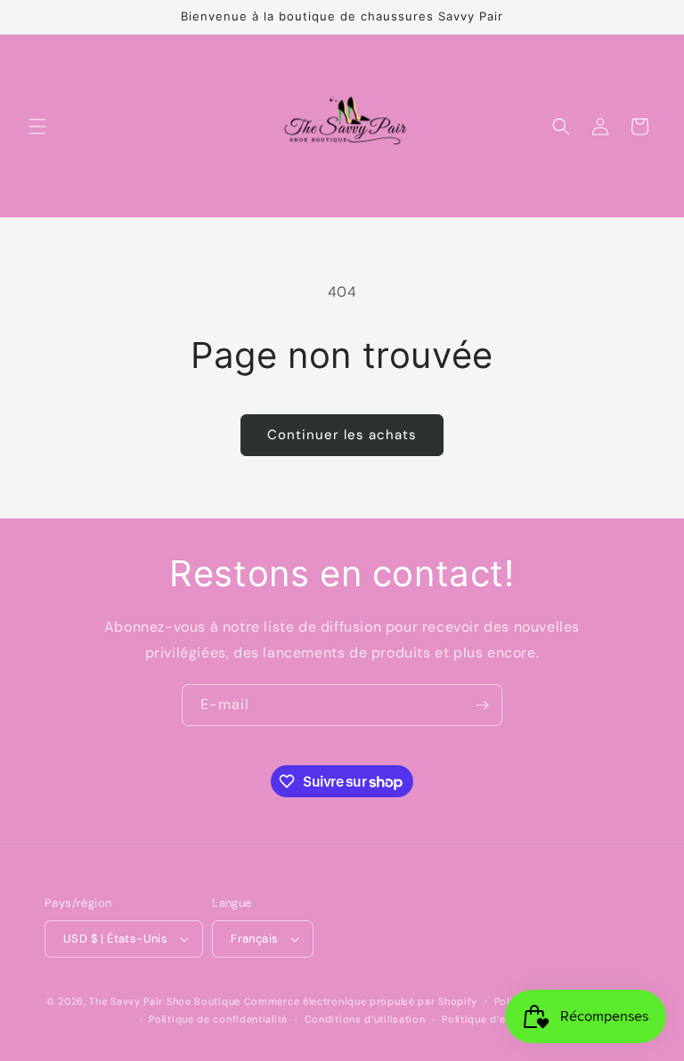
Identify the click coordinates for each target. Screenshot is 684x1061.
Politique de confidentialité (218, 1019)
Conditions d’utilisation (365, 1019)
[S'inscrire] (481, 705)
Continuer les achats (342, 435)
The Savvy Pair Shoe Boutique (164, 1001)
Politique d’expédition (497, 1019)
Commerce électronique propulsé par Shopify (360, 1001)
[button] (37, 126)
